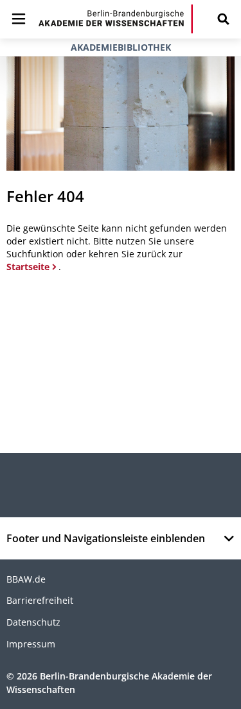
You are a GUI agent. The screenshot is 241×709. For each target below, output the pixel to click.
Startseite (27, 267)
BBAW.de (26, 579)
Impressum (30, 644)
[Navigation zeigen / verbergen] (18, 19)
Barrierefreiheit (39, 600)
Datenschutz (33, 622)
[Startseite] (116, 19)
